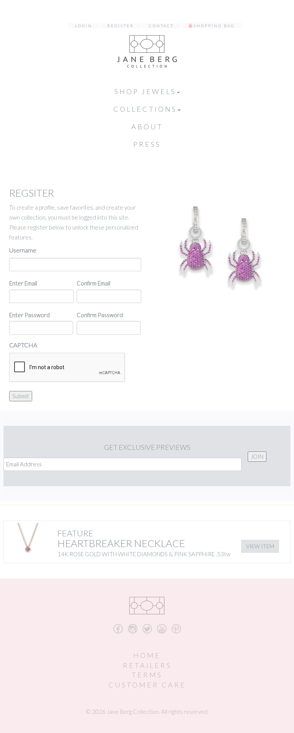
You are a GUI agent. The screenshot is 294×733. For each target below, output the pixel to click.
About (147, 126)
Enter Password (29, 314)
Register (120, 25)
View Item (260, 546)
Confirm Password (100, 314)
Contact (161, 25)
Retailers (147, 665)
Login (83, 25)
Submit (20, 396)
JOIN (257, 456)
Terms (147, 675)
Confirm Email (93, 283)
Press (147, 144)
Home (147, 655)
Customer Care (147, 685)
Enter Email (23, 283)
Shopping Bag (214, 25)
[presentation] (67, 368)
